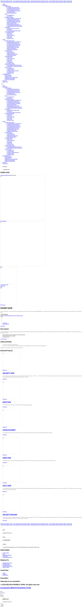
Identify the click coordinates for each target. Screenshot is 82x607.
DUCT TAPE (9, 16)
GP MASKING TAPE (11, 11)
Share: (1, 316)
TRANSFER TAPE (10, 73)
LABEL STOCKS (8, 76)
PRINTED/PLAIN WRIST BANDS (11, 77)
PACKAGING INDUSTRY (9, 31)
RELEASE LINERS (8, 75)
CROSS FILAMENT (11, 35)
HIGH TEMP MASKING (11, 55)
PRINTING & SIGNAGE (9, 17)
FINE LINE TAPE (10, 51)
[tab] (42, 323)
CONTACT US (5, 81)
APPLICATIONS (6, 324)
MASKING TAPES (8, 50)
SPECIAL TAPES (8, 67)
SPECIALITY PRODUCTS (10, 79)
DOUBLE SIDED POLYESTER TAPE (14, 18)
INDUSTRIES (5, 5)
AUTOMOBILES (8, 6)
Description (5, 323)
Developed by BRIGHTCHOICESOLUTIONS (15, 588)
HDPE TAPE (9, 37)
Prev (1, 266)
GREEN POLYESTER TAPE (12, 54)
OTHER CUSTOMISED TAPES (13, 70)
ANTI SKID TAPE (10, 69)
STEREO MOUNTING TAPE (12, 49)
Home (1, 175)
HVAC (6, 14)
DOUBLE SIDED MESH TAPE (13, 46)
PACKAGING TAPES (9, 56)
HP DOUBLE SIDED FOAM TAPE (13, 8)
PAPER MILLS (7, 27)
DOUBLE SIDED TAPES (9, 40)
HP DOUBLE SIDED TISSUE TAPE (13, 10)
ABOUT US (5, 80)
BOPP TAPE (9, 29)
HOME (4, 4)
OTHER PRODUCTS (6, 74)
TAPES (4, 39)
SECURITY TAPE (10, 38)
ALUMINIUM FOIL (10, 15)
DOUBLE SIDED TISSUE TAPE (13, 7)
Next (1, 287)
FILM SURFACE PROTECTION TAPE (14, 25)
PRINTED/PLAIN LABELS (10, 78)
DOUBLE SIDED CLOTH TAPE (13, 9)
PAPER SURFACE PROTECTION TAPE (14, 26)
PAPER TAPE (9, 33)
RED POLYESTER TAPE (11, 13)
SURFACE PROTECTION (10, 64)
